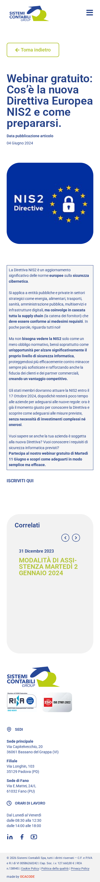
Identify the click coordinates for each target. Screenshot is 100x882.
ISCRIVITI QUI (20, 480)
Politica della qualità (55, 868)
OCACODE (27, 877)
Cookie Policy (30, 868)
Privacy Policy (80, 868)
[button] (65, 538)
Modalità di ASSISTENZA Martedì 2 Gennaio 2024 (48, 567)
